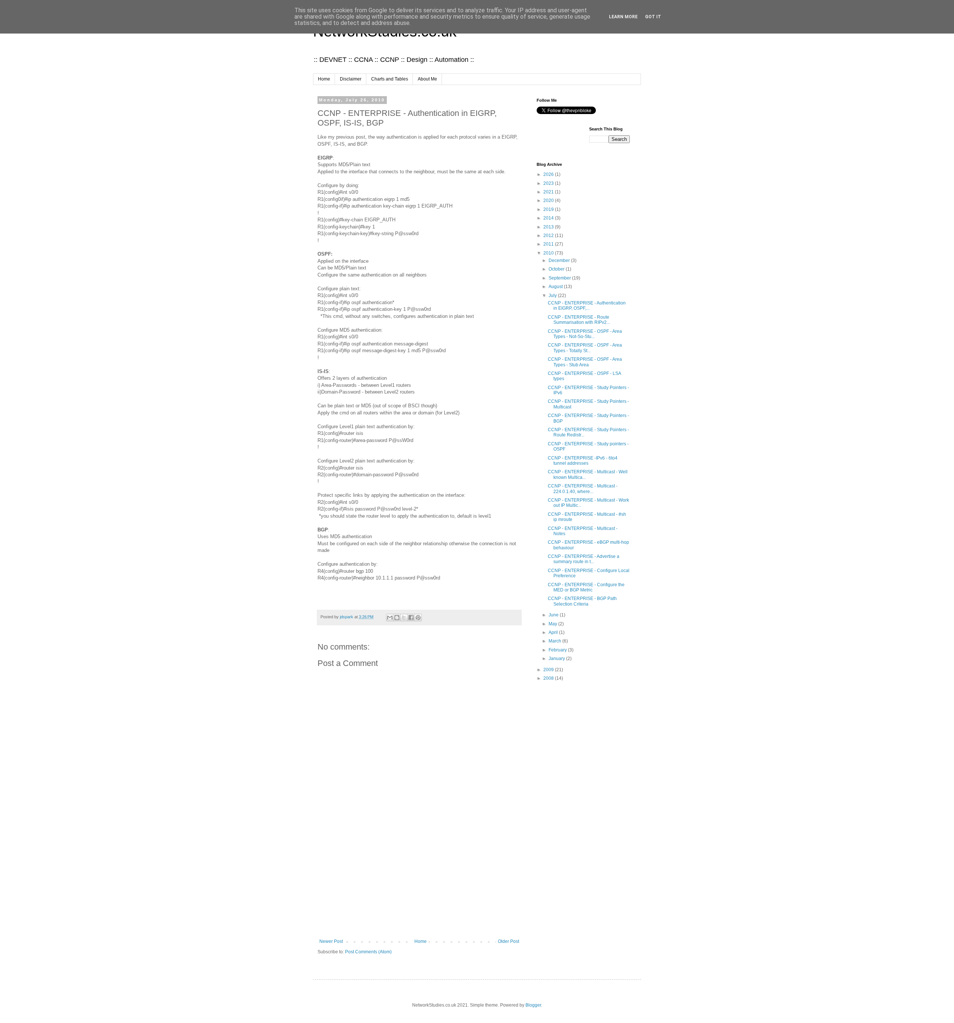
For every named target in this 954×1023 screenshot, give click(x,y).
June (554, 615)
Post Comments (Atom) (368, 951)
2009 (549, 669)
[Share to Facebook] (411, 617)
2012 (549, 235)
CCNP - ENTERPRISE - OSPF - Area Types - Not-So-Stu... (585, 334)
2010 (549, 253)
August (556, 286)
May (553, 623)
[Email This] (390, 617)
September (560, 278)
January (557, 658)
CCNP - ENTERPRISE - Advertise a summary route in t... (583, 559)
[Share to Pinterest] (418, 617)
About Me (427, 79)
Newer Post (331, 941)
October (557, 269)
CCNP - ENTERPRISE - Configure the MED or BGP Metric (586, 587)
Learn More (623, 16)
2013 (549, 227)
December (560, 260)
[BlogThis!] (397, 617)
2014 (549, 218)
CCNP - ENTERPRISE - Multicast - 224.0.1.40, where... (582, 488)
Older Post (508, 941)
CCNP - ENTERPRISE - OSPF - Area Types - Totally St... (585, 347)
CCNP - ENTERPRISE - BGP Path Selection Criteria (582, 601)
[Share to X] (404, 617)
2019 (549, 209)
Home (324, 79)
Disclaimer (350, 79)
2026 (549, 174)
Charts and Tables (389, 79)
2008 (549, 678)
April (554, 632)
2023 (549, 183)
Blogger (533, 1005)
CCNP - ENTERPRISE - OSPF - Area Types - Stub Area (585, 362)
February (558, 650)
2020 (549, 200)
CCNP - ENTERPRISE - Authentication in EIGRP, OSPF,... (587, 305)
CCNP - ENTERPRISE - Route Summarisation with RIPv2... (579, 320)
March (555, 641)
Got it (653, 16)
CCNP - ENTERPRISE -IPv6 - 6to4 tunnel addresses (582, 460)
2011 (549, 244)
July (553, 295)
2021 (549, 192)
